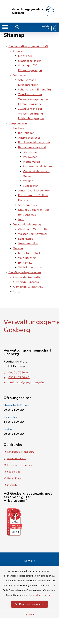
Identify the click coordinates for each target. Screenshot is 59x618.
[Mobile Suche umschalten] (17, 27)
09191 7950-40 (19, 377)
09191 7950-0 (18, 372)
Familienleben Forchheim (21, 465)
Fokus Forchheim (16, 458)
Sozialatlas (13, 471)
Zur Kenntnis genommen (29, 604)
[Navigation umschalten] (5, 27)
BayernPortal (14, 478)
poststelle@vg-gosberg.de (26, 382)
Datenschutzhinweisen (40, 595)
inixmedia (12, 485)
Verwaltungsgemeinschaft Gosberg (30, 11)
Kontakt (29, 561)
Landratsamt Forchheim (20, 452)
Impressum (29, 614)
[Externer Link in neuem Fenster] (14, 522)
